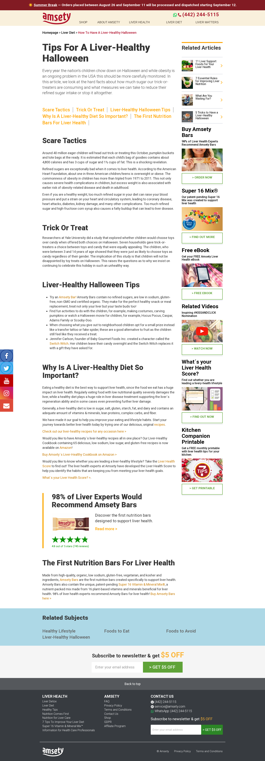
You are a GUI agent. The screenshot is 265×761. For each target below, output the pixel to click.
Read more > (106, 529)
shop (83, 22)
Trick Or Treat (90, 109)
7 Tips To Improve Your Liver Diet (63, 722)
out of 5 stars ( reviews (70, 546)
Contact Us (111, 714)
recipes (159, 424)
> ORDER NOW (202, 177)
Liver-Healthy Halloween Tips (140, 109)
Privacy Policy (113, 705)
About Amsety (108, 22)
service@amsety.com (170, 706)
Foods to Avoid (181, 631)
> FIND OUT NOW (202, 416)
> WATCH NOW (202, 348)
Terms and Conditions (118, 709)
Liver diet (174, 22)
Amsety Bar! (67, 297)
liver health (139, 22)
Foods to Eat (116, 631)
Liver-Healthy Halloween (66, 637)
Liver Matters (207, 22)
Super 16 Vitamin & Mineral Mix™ (62, 726)
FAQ (106, 701)
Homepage (50, 32)
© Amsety (163, 751)
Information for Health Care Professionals (68, 730)
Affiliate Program (115, 726)
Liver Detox (49, 701)
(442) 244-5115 (200, 15)
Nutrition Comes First (55, 714)
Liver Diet (68, 32)
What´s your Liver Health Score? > (66, 477)
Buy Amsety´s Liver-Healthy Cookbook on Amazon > (79, 454)
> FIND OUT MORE (202, 237)
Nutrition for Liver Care (56, 717)
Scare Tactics (56, 109)
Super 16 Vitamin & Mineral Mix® (141, 584)
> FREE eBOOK (202, 293)
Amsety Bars (69, 580)
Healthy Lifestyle (59, 631)
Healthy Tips (50, 709)
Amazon (66, 448)
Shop (107, 717)
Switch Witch (59, 343)
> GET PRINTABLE (202, 488)
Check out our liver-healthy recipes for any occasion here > (84, 431)
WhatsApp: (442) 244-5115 (173, 711)
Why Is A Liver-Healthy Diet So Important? (85, 116)
